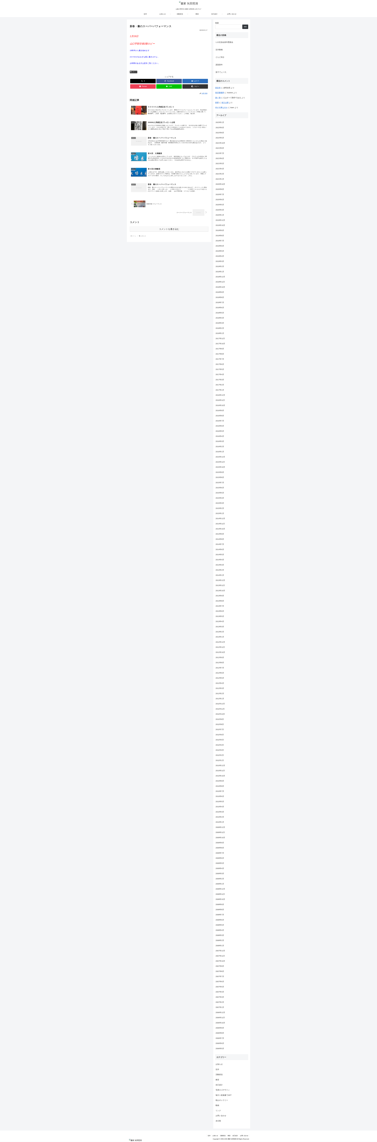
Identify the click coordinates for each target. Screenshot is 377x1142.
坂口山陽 (225, 103)
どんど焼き (220, 57)
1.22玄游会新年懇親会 (224, 42)
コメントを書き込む (169, 229)
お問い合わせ (244, 1135)
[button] (195, 86)
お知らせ (134, 72)
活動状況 (223, 1135)
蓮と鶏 (218, 98)
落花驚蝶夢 (219, 93)
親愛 (217, 103)
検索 (217, 23)
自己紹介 (235, 1135)
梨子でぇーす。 (222, 72)
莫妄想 (218, 88)
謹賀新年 (219, 65)
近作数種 (219, 50)
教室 (229, 1135)
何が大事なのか (221, 108)
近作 (209, 1135)
